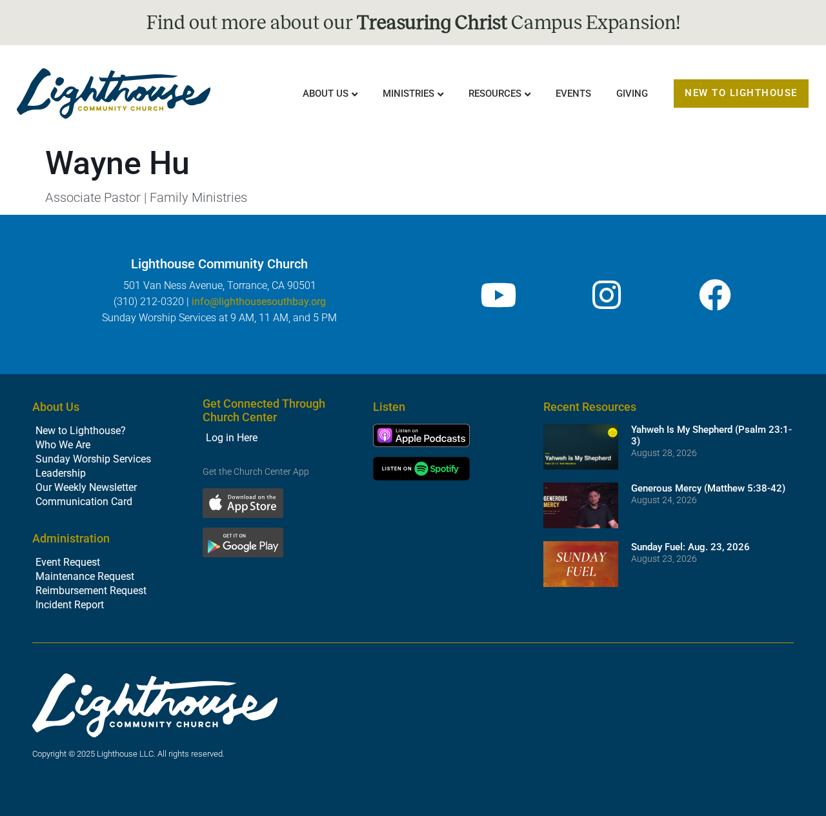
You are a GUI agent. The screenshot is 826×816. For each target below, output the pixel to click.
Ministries (408, 93)
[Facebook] (715, 295)
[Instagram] (606, 295)
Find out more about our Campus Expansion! (413, 22)
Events (573, 93)
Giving (632, 93)
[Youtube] (498, 295)
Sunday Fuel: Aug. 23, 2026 (690, 547)
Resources (494, 93)
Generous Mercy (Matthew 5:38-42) (708, 488)
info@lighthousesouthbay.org (259, 301)
